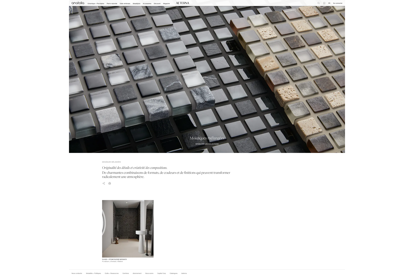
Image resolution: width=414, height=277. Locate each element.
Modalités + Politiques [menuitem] (93, 273)
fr (329, 3)
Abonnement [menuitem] (137, 273)
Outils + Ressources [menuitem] (112, 273)
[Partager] (103, 183)
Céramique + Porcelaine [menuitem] (96, 3)
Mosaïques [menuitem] (136, 3)
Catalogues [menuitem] (173, 273)
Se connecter (337, 3)
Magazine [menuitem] (166, 3)
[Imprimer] (109, 183)
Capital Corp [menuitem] (161, 273)
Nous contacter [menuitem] (77, 273)
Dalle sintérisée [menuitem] (125, 3)
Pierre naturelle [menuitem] (112, 3)
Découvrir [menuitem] (157, 3)
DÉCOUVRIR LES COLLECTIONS (207, 144)
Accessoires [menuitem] (147, 3)
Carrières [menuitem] (125, 273)
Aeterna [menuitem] (184, 273)
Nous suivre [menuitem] (149, 273)
